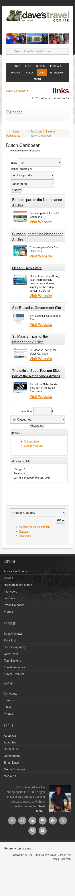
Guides (8, 578)
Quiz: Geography (15, 647)
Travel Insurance (14, 667)
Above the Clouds (15, 571)
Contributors (12, 756)
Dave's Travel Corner (37, 20)
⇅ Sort (16, 190)
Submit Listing (32, 441)
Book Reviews (13, 633)
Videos (8, 611)
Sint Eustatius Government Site (36, 307)
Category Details (33, 445)
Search (39, 425)
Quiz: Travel (11, 654)
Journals (9, 598)
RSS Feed (25, 535)
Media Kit (10, 776)
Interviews (10, 591)
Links (16, 131)
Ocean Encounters (27, 267)
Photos (8, 713)
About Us (10, 735)
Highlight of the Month (18, 585)
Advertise (10, 742)
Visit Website (40, 221)
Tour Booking (12, 660)
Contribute (10, 693)
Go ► (60, 520)
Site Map (24, 531)
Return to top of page (17, 848)
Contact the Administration (34, 527)
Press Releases (14, 605)
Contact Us (11, 749)
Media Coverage (14, 769)
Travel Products (14, 674)
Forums (9, 700)
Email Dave (11, 762)
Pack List (10, 640)
